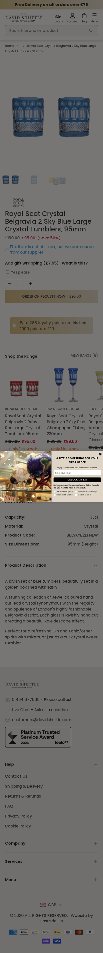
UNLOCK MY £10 (77, 479)
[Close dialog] (100, 454)
